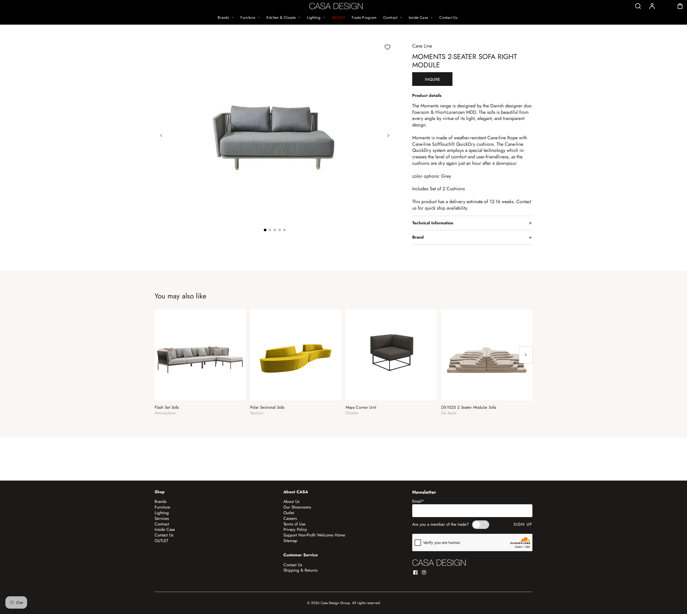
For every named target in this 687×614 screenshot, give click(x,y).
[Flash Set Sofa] (200, 354)
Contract (162, 524)
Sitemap (290, 541)
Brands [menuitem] (223, 17)
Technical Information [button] (432, 223)
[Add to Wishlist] (387, 47)
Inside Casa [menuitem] (418, 17)
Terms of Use (294, 524)
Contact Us (164, 535)
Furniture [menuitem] (247, 17)
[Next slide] (388, 135)
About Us (291, 502)
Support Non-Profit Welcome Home (314, 535)
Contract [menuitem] (390, 17)
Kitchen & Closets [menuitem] (281, 17)
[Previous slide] (161, 135)
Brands (160, 502)
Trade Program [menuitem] (364, 17)
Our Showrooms (297, 507)
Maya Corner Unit (361, 407)
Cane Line (422, 45)
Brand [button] (418, 237)
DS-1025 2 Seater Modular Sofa (468, 407)
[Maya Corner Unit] (391, 354)
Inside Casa (165, 529)
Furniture (162, 507)
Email (418, 501)
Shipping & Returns (300, 570)
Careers (290, 518)
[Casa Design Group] (439, 562)
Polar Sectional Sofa (267, 407)
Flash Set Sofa (167, 407)
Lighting (162, 513)
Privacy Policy (295, 529)
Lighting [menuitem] (313, 17)
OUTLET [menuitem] (338, 17)
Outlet (288, 513)
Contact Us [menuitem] (448, 17)
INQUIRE (432, 79)
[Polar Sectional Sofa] (295, 354)
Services (162, 518)
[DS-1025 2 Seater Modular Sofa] (486, 354)
